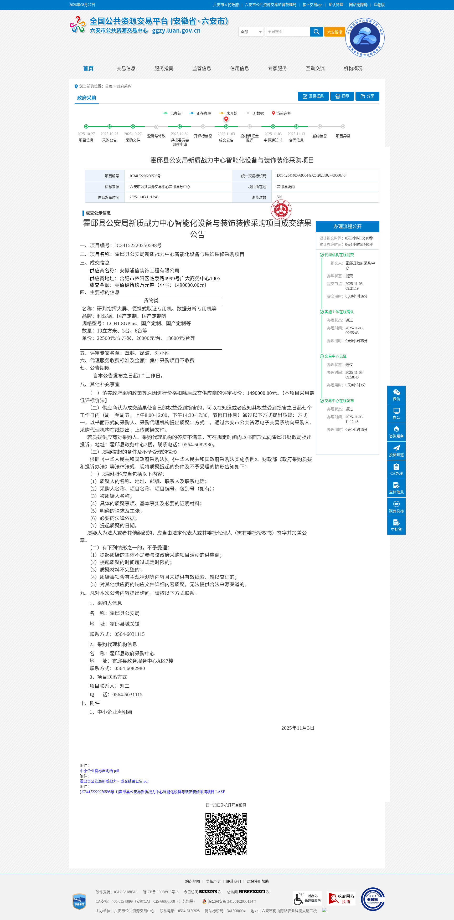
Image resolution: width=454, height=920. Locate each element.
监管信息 (201, 68)
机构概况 (353, 68)
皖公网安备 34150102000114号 (232, 901)
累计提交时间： (332, 238)
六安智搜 (334, 32)
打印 (345, 96)
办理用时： (336, 341)
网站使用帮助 (258, 881)
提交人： (338, 263)
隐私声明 (213, 881)
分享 (370, 96)
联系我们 (233, 881)
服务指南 (163, 68)
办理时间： (336, 328)
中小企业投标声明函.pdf (99, 771)
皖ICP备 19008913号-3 (160, 892)
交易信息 (126, 68)
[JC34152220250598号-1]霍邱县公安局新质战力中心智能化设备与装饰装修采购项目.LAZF (152, 792)
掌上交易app (312, 5)
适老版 (379, 5)
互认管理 (335, 5)
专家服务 (277, 68)
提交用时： (336, 296)
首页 (88, 68)
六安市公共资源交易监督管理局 (270, 5)
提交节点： (336, 284)
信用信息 (239, 68)
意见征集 (316, 96)
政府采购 (124, 86)
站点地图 (192, 881)
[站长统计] (324, 911)
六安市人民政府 (226, 5)
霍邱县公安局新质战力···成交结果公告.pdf (114, 781)
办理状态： (336, 276)
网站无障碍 (358, 5)
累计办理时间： (332, 245)
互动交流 (315, 68)
